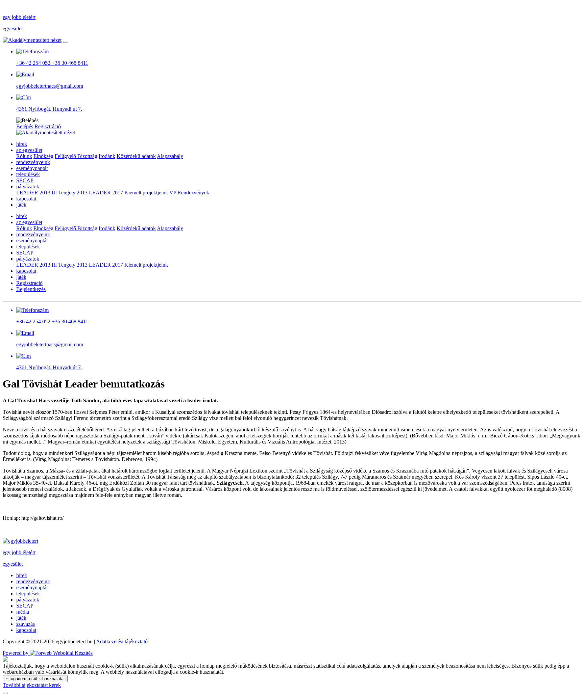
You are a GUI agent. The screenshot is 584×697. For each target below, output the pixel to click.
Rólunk (24, 156)
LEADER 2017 (106, 192)
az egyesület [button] (29, 150)
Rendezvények (193, 192)
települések (28, 174)
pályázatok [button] (27, 186)
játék (21, 205)
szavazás (25, 624)
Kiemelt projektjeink (146, 192)
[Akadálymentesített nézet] (32, 40)
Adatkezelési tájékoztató (122, 641)
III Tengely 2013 (70, 192)
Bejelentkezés (31, 289)
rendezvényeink (33, 162)
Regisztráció (47, 126)
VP (172, 192)
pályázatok (27, 599)
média (22, 612)
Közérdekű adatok (136, 156)
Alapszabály (170, 156)
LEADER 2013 (33, 192)
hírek (21, 144)
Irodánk (107, 156)
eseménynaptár (32, 168)
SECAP (24, 180)
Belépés (24, 126)
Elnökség (43, 156)
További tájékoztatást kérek (32, 685)
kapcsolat (26, 199)
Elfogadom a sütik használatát (35, 678)
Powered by (16, 653)
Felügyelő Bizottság (76, 156)
